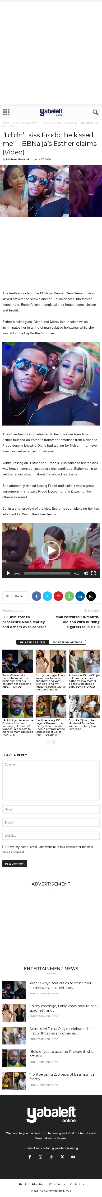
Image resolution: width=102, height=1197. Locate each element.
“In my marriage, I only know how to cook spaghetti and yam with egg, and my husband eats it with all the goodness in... (51, 682)
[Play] (8, 573)
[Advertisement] (51, 53)
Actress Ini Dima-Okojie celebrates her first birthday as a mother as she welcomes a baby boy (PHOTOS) (84, 681)
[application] (51, 550)
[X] (47, 596)
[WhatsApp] (69, 596)
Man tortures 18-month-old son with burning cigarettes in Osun (78, 621)
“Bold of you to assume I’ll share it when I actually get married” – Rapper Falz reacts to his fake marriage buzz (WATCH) (17, 727)
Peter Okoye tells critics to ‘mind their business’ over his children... (60, 985)
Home (5, 122)
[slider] (47, 573)
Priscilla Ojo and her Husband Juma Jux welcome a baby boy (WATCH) (82, 725)
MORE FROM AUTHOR (67, 642)
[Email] (91, 596)
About (22, 1184)
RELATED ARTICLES (33, 642)
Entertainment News (25, 122)
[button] (51, 550)
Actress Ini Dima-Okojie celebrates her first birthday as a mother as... (61, 1031)
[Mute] (85, 573)
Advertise (38, 1184)
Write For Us (57, 1184)
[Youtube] (73, 1157)
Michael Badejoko (18, 159)
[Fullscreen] (93, 573)
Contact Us (77, 1184)
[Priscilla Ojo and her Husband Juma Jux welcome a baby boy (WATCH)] (84, 706)
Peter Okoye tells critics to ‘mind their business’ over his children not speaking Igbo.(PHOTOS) (16, 681)
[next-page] (53, 742)
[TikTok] (51, 1157)
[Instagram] (40, 1157)
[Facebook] (36, 596)
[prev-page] (48, 742)
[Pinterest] (58, 596)
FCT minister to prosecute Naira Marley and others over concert (24, 621)
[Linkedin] (80, 596)
